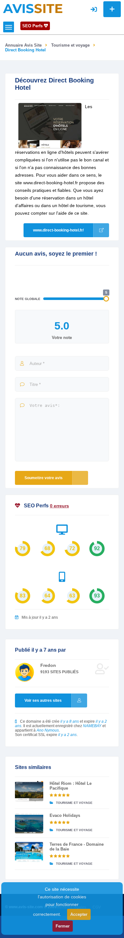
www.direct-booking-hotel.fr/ (58, 230)
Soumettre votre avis (43, 478)
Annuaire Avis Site (23, 45)
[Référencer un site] (112, 9)
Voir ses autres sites (43, 700)
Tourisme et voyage (70, 45)
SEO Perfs (33, 25)
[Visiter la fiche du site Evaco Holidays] (29, 823)
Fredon (48, 665)
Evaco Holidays (65, 815)
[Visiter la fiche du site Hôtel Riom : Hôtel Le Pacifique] (29, 791)
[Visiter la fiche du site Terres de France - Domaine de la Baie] (29, 852)
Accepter (78, 914)
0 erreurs (59, 505)
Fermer (63, 926)
